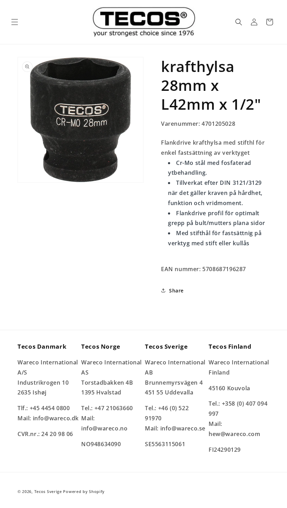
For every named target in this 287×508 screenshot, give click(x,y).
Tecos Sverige (48, 491)
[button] (14, 22)
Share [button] (176, 290)
